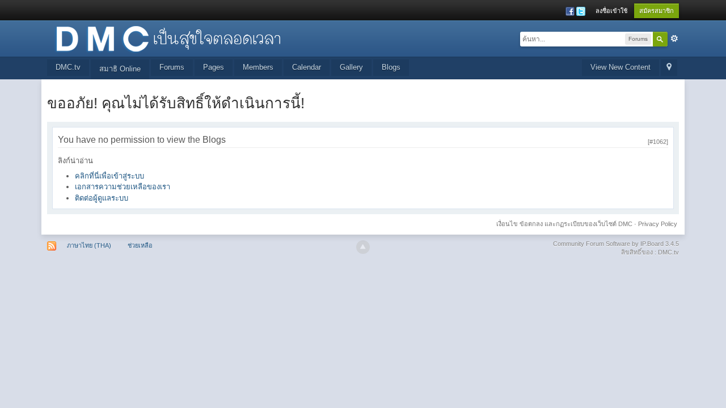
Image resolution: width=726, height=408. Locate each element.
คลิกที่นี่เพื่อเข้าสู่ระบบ (109, 176)
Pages (213, 67)
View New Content (620, 67)
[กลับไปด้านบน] (363, 247)
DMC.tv (68, 67)
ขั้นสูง (674, 38)
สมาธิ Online (120, 69)
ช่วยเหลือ (140, 245)
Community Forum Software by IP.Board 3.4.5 (616, 243)
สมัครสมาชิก (656, 10)
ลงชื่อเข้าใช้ (611, 10)
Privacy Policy (657, 223)
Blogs (391, 67)
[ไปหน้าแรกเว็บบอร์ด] (168, 37)
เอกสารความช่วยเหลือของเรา (122, 186)
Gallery (351, 67)
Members (258, 67)
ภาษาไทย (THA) (89, 245)
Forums (171, 67)
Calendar (306, 67)
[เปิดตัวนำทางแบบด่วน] (669, 68)
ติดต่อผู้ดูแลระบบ (101, 198)
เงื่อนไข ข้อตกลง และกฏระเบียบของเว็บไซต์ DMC (564, 223)
